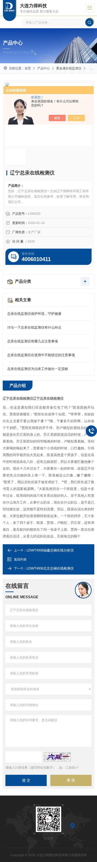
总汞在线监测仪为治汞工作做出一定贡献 (37, 369)
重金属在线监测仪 (68, 68)
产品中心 (43, 68)
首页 (28, 68)
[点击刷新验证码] (57, 756)
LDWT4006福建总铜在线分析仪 (50, 550)
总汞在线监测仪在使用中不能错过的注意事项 (41, 355)
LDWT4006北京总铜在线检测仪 (50, 568)
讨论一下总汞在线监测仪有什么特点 (34, 327)
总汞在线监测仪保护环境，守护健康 (34, 314)
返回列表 (20, 559)
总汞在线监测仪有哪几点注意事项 (32, 341)
